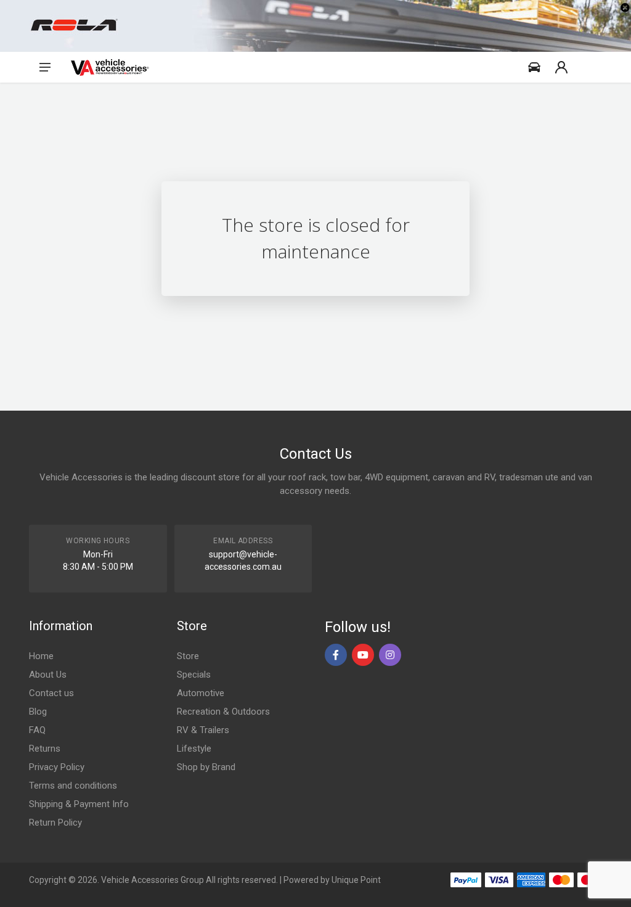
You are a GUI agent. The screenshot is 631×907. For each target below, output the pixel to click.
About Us (48, 674)
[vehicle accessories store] (534, 67)
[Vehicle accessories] (109, 67)
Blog (38, 711)
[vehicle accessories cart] (588, 67)
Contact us (51, 693)
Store (188, 656)
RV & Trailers (203, 730)
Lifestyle (194, 748)
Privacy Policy (56, 767)
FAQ (37, 730)
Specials (194, 674)
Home (41, 656)
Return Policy (55, 822)
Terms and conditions (73, 785)
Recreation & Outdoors (223, 711)
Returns (44, 748)
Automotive (200, 693)
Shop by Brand (206, 767)
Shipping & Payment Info (79, 804)
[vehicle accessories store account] (561, 67)
